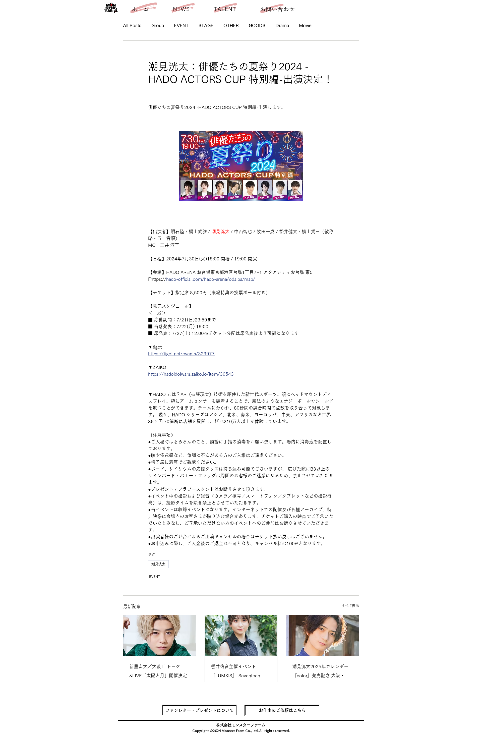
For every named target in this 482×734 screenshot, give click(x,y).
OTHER (231, 25)
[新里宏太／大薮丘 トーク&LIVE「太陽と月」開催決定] (159, 635)
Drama (282, 25)
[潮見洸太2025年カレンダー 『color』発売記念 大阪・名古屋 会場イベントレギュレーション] (322, 635)
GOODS (257, 25)
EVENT (181, 25)
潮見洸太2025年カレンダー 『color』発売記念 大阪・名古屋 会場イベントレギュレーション (322, 672)
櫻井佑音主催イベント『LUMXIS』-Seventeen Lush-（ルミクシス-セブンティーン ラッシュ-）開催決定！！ (240, 672)
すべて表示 (350, 605)
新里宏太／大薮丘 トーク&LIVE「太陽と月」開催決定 (158, 671)
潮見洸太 (158, 564)
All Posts (132, 25)
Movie (305, 25)
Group (157, 25)
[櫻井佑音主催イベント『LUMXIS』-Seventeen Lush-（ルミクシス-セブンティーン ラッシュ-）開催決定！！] (241, 635)
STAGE (206, 25)
